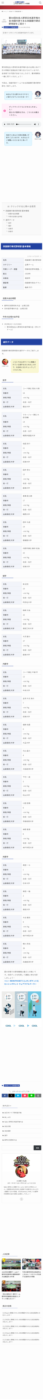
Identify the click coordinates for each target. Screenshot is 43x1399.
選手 (5, 1135)
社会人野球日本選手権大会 (13, 1122)
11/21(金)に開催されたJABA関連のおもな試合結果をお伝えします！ (21, 1340)
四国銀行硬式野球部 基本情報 (17, 210)
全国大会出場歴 (13, 214)
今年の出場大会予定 (15, 216)
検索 (37, 1148)
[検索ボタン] (40, 2)
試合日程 (7, 1126)
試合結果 (7, 1131)
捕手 (9, 226)
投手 (9, 223)
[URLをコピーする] (38, 1095)
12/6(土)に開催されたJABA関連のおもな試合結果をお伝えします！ (21, 1314)
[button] (5, 1095)
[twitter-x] (21, 1199)
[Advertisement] (21, 174)
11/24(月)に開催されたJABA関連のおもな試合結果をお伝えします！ (21, 1320)
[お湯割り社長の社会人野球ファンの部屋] (21, 2)
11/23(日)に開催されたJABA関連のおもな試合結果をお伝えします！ (21, 1327)
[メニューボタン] (3, 2)
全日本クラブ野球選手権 (11, 27)
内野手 (10, 229)
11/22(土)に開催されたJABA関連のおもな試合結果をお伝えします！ (21, 1334)
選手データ (10, 220)
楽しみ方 (7, 1117)
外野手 (10, 231)
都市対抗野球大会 (10, 1140)
